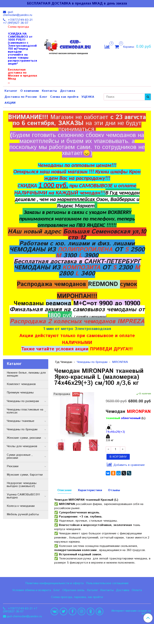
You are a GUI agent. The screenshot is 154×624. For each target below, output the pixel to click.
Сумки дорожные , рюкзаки (19, 456)
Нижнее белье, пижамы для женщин (26, 374)
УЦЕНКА (87, 97)
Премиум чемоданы (20, 392)
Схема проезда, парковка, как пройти (77, 597)
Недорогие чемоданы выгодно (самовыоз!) (21, 484)
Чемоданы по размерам (23, 401)
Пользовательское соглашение (107, 583)
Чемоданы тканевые (20, 421)
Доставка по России (21, 97)
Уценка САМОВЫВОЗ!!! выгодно (23, 496)
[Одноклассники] (113, 473)
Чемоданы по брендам (92, 362)
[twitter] (63, 611)
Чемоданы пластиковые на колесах (25, 411)
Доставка (67, 91)
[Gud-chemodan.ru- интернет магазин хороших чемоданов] (68, 46)
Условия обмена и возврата (31, 590)
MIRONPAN (120, 362)
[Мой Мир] (118, 473)
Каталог (11, 91)
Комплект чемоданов (21, 384)
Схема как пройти (64, 97)
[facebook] (72, 611)
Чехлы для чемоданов (22, 446)
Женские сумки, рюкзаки (24, 438)
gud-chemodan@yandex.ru (17, 13)
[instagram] (81, 611)
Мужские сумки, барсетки (25, 475)
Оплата (137, 590)
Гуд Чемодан (63, 362)
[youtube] (99, 611)
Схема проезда (18, 26)
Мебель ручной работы (23, 514)
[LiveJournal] (129, 473)
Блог (43, 97)
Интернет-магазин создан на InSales (131, 612)
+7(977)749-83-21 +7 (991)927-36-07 (17, 21)
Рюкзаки (12, 466)
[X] (124, 473)
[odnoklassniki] (90, 611)
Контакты (49, 91)
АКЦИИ (10, 103)
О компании (29, 91)
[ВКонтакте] (108, 473)
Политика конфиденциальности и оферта (54, 583)
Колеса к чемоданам (21, 506)
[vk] (54, 611)
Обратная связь (73, 590)
